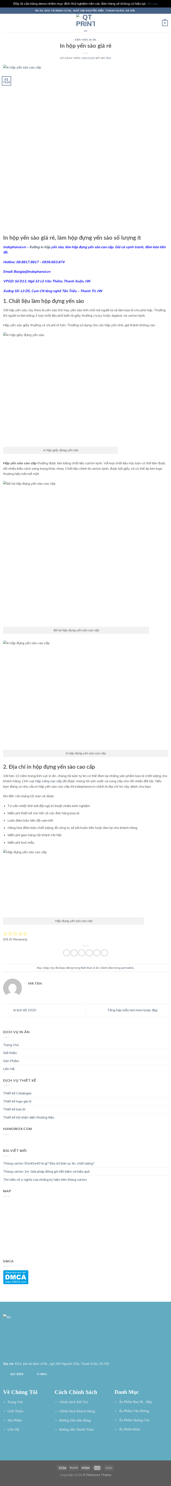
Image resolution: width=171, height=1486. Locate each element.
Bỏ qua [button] (152, 3)
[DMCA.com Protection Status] (15, 1277)
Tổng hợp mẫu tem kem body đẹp (132, 1010)
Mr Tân (106, 58)
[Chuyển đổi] (166, 1060)
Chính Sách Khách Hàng (77, 1411)
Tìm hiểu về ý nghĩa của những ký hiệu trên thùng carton (45, 1179)
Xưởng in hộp (39, 247)
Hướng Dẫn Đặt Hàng (75, 1420)
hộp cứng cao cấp (48, 781)
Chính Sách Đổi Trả (73, 1402)
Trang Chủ (11, 1045)
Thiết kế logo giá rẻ (17, 1101)
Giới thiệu (10, 1053)
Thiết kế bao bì (14, 1109)
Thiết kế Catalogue (17, 1093)
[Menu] (5, 23)
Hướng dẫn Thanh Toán (76, 1429)
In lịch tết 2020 (24, 1010)
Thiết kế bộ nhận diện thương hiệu (28, 1117)
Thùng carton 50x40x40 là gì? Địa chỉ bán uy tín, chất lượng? (48, 1163)
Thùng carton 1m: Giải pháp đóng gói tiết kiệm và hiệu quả (46, 1171)
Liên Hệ (9, 1069)
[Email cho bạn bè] (89, 952)
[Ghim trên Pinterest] (96, 952)
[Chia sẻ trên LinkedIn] (104, 952)
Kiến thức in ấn (85, 40)
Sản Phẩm (11, 1061)
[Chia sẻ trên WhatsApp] (66, 952)
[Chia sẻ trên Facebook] (74, 952)
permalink (127, 967)
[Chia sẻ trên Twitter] (81, 952)
